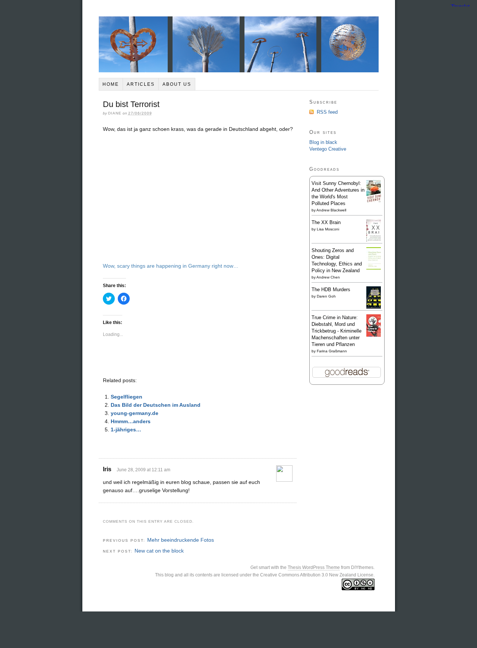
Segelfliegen (126, 397)
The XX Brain (326, 222)
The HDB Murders (331, 289)
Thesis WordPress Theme (314, 567)
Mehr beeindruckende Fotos (180, 540)
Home (110, 84)
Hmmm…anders (131, 421)
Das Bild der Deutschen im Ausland (155, 405)
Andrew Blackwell (331, 210)
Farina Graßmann (332, 351)
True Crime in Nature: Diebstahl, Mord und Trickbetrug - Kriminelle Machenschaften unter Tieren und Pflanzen (336, 331)
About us (176, 84)
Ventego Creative (327, 149)
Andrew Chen (328, 277)
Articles (141, 84)
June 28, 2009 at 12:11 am (143, 469)
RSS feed (327, 112)
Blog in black (323, 142)
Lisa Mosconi (328, 229)
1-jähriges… (126, 429)
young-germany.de (134, 413)
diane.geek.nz (239, 44)
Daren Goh (326, 296)
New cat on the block (159, 551)
